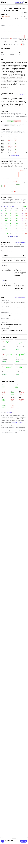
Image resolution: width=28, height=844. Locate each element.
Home (2, 5)
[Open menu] (26, 2)
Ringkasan (4, 19)
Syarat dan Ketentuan (17, 422)
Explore (5, 5)
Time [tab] (20, 161)
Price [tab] (15, 161)
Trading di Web (19, 2)
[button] (7, 206)
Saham (18, 5)
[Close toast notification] (2, 837)
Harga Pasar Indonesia (12, 5)
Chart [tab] (11, 161)
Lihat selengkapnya (20, 94)
